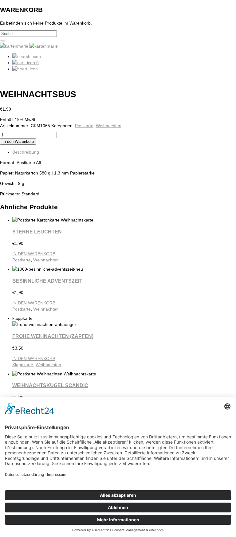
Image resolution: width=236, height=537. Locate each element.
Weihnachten (108, 125)
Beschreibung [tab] (25, 152)
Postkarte (84, 125)
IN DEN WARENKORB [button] (33, 253)
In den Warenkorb (18, 141)
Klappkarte (22, 364)
